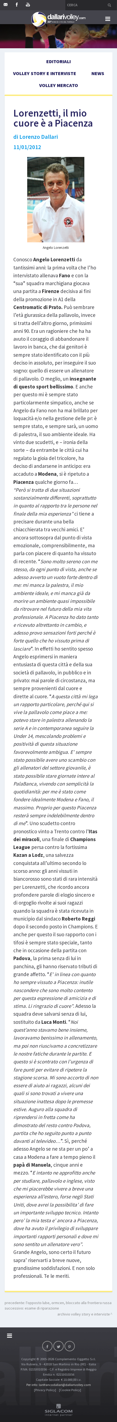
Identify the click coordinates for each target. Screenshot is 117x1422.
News (97, 73)
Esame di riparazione (42, 1308)
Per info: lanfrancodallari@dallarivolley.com (58, 1385)
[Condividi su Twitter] (58, 1346)
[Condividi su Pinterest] (69, 1346)
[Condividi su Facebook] (47, 1346)
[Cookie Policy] (70, 1390)
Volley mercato (58, 85)
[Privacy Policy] (45, 1390)
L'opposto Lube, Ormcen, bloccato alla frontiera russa (69, 1302)
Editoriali (58, 61)
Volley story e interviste (44, 73)
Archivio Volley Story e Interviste (83, 1314)
